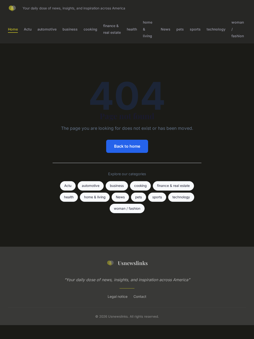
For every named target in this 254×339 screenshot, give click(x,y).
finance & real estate (112, 29)
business (70, 29)
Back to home (127, 146)
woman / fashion (127, 208)
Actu (28, 29)
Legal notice (117, 296)
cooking (90, 29)
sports (195, 29)
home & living (94, 197)
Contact (139, 296)
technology (216, 29)
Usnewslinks (133, 262)
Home (13, 29)
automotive (47, 29)
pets (180, 29)
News (165, 29)
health (132, 29)
